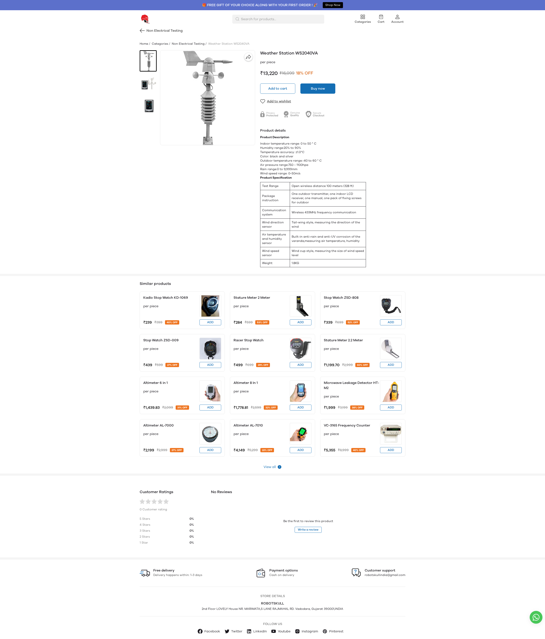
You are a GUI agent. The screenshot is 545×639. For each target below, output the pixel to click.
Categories (159, 44)
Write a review (308, 529)
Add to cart (277, 88)
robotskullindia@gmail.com (385, 575)
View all (270, 467)
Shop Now (332, 5)
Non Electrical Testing (188, 44)
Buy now (318, 88)
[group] (207, 97)
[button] (148, 61)
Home (144, 44)
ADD (210, 322)
